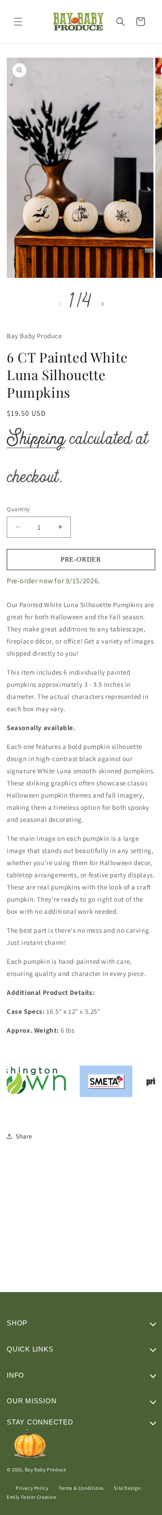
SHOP (17, 1323)
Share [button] (24, 1136)
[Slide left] (59, 304)
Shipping (36, 440)
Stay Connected (40, 1422)
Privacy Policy (32, 1488)
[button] (18, 22)
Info (15, 1375)
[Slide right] (102, 304)
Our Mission (31, 1401)
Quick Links (30, 1349)
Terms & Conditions (81, 1488)
